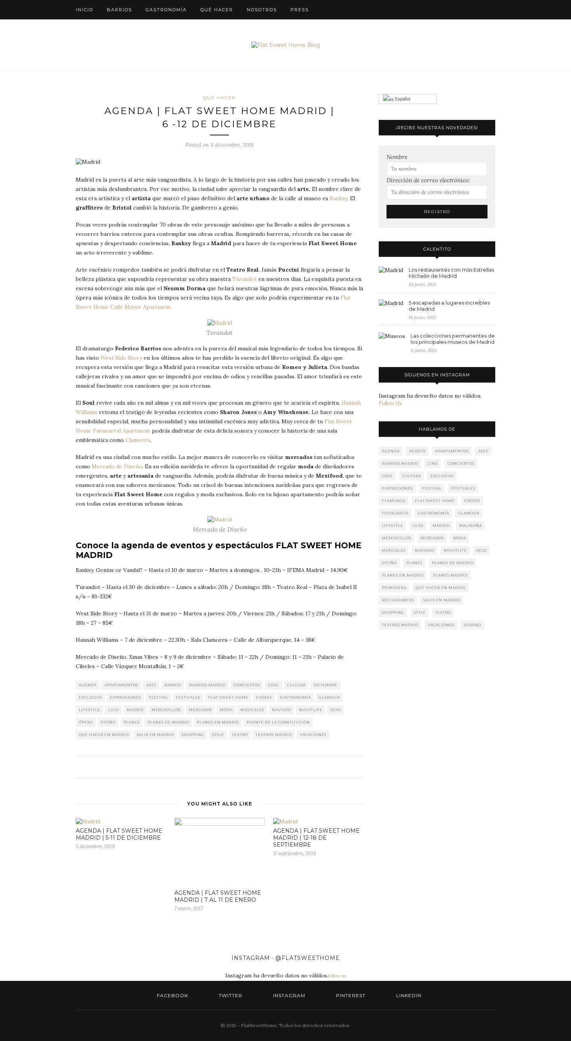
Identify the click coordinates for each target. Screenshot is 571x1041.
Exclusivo (90, 697)
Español (402, 99)
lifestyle (89, 710)
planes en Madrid (218, 722)
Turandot (244, 278)
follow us (337, 976)
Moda (226, 710)
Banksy (172, 685)
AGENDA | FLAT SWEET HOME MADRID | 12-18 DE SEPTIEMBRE (316, 837)
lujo (113, 710)
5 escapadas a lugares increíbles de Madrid (449, 306)
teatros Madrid (274, 735)
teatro (240, 735)
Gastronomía (166, 9)
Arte (151, 685)
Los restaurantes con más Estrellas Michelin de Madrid (451, 273)
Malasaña (470, 525)
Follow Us (390, 403)
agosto (417, 451)
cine (433, 463)
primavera (394, 587)
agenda (88, 685)
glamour (329, 697)
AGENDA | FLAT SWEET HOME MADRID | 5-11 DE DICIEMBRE (119, 834)
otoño (108, 722)
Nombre (396, 157)
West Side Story (121, 357)
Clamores (137, 439)
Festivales (188, 697)
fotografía (395, 513)
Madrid (135, 710)
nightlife (310, 710)
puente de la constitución (278, 722)
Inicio (84, 9)
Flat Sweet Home (228, 697)
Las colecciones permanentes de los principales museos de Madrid (453, 339)
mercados (200, 710)
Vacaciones (313, 735)
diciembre (325, 685)
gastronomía (295, 697)
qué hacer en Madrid (104, 735)
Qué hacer (216, 9)
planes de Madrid (168, 722)
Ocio (335, 710)
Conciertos (246, 685)
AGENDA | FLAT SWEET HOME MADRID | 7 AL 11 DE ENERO (217, 896)
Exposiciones (125, 697)
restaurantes (398, 600)
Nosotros (262, 9)
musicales (252, 710)
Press (300, 9)
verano (472, 625)
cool (273, 685)
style (218, 735)
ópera (86, 722)
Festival (158, 697)
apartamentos (121, 685)
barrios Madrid (207, 685)
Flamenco (394, 501)
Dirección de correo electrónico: (428, 180)
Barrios (119, 9)
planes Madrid (450, 575)
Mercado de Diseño (117, 466)
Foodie (264, 697)
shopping (193, 735)
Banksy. (339, 198)
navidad (281, 710)
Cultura (296, 685)
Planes (132, 722)
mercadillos (166, 710)
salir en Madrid (155, 735)
